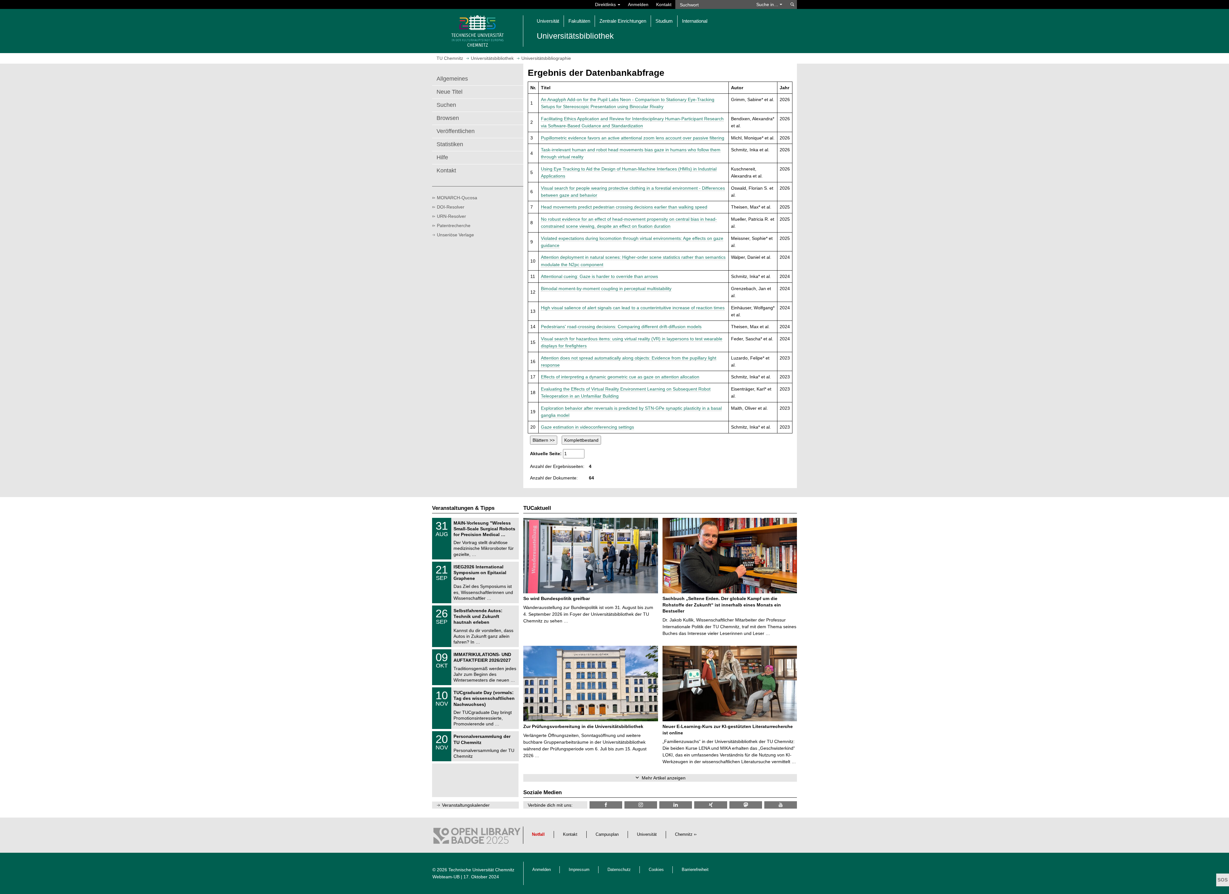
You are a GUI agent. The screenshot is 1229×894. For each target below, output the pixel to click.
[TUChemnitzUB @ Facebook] (606, 805)
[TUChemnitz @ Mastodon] (745, 805)
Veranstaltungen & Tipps (463, 508)
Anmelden (638, 4)
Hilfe (442, 157)
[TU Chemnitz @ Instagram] (640, 805)
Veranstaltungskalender (466, 805)
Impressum (579, 869)
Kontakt (663, 4)
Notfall (538, 834)
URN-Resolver (451, 216)
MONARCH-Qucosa (457, 197)
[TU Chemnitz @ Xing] (710, 805)
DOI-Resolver (450, 207)
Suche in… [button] (768, 4)
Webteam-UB (446, 876)
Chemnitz (684, 834)
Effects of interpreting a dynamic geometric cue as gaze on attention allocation (620, 376)
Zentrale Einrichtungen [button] (622, 21)
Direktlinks (606, 4)
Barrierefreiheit (695, 869)
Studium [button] (664, 21)
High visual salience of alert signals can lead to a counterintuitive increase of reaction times (633, 307)
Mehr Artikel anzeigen (664, 777)
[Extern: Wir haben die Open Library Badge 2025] (477, 837)
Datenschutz (619, 869)
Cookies (656, 869)
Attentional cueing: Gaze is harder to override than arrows (599, 276)
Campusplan (607, 834)
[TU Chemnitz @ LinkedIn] (675, 805)
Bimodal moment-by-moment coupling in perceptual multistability (606, 288)
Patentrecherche (453, 225)
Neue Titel (449, 92)
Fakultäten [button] (579, 21)
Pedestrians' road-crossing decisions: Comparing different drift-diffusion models (621, 326)
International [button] (694, 21)
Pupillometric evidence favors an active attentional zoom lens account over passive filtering (632, 137)
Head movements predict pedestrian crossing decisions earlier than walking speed (624, 207)
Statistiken (450, 144)
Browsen (448, 118)
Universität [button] (548, 21)
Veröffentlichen (456, 131)
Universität (647, 834)
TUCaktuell (537, 508)
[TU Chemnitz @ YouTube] (780, 805)
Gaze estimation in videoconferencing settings (587, 427)
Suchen (446, 105)
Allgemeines (452, 78)
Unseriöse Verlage (455, 234)
